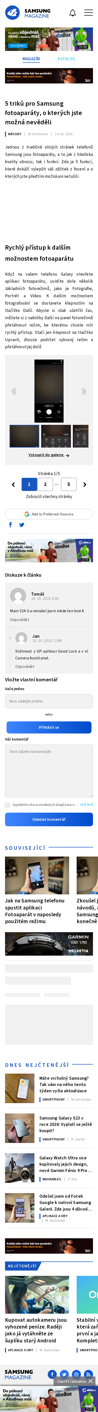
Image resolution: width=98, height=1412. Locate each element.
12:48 (47, 640)
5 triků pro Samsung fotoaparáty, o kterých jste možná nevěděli (43, 113)
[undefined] (85, 484)
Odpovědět (19, 620)
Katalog (66, 59)
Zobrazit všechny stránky (49, 497)
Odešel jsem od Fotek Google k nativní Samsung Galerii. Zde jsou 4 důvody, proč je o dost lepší (65, 1202)
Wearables (51, 1179)
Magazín (31, 59)
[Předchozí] (13, 484)
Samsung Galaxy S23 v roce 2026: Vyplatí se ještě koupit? (65, 1124)
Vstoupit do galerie (46, 455)
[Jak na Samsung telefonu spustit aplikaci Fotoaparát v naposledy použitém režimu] (37, 875)
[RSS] (88, 1374)
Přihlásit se (49, 727)
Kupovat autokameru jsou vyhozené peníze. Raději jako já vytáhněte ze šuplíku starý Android (36, 1330)
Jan (36, 636)
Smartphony (53, 1099)
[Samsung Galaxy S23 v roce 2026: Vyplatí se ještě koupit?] (19, 1128)
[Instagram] (76, 1374)
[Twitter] (64, 1374)
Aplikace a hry (54, 1216)
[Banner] (49, 1399)
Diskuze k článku (23, 575)
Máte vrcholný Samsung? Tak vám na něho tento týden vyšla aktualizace (64, 1084)
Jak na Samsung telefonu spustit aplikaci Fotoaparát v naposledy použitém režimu (35, 911)
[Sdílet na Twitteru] (21, 525)
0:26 (45, 598)
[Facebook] (52, 1374)
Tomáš (37, 594)
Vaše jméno (14, 689)
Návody (14, 134)
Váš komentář (17, 739)
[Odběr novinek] (72, 14)
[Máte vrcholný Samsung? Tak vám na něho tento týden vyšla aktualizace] (19, 1088)
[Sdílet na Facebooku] (10, 525)
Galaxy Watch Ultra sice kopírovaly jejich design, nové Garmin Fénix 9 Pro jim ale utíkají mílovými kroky (63, 1164)
